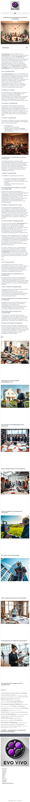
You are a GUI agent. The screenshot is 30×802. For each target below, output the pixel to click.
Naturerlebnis (19, 714)
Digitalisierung (17, 698)
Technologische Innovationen (8, 724)
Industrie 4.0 (10, 708)
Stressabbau (18, 720)
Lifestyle (4, 773)
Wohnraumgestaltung (15, 726)
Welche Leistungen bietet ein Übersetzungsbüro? (13, 468)
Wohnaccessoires (5, 726)
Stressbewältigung (9, 722)
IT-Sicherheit (17, 708)
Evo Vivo (4, 768)
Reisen (3, 775)
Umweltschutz (20, 724)
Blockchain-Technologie (19, 695)
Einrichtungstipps (16, 700)
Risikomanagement (18, 716)
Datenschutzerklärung (7, 783)
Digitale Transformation (7, 698)
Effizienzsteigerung (6, 700)
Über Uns (4, 778)
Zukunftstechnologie (13, 727)
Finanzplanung (7, 706)
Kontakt (4, 780)
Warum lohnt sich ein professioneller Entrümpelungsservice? (10, 381)
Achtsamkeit (5, 693)
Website (4, 781)
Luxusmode (11, 710)
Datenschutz (15, 696)
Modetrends (5, 712)
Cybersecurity (9, 696)
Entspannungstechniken (11, 704)
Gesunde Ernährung (17, 706)
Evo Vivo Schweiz (6, 796)
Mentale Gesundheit (18, 710)
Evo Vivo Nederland (7, 793)
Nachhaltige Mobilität (14, 712)
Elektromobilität (5, 702)
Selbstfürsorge (7, 718)
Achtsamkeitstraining (8, 695)
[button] (15, 13)
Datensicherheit (23, 697)
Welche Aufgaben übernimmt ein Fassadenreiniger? (14, 598)
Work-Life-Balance (25, 726)
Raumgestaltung (8, 716)
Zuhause (4, 770)
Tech (3, 777)
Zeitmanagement (5, 727)
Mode (3, 774)
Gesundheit (4, 708)
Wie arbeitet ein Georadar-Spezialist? (10, 555)
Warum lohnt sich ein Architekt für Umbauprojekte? (14, 640)
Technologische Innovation (22, 722)
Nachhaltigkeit (10, 714)
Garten (4, 771)
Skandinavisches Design (7, 720)
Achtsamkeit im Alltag (18, 693)
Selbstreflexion (17, 718)
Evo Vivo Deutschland (7, 787)
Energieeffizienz (16, 702)
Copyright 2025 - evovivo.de (15, 800)
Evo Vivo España (6, 790)
